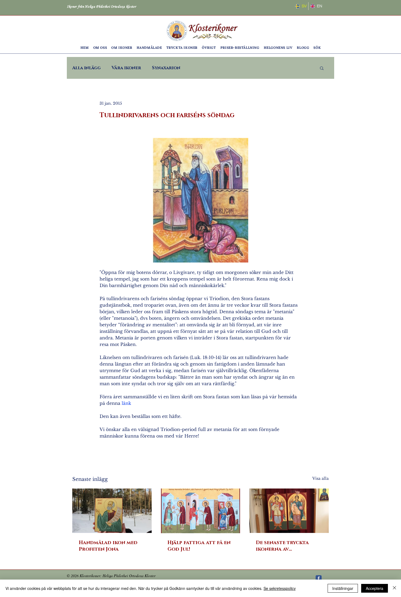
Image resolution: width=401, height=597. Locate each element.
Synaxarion (166, 68)
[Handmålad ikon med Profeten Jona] (112, 511)
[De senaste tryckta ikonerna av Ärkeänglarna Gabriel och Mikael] (289, 511)
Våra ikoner (126, 68)
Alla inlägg (86, 68)
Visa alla (320, 478)
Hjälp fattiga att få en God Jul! (199, 546)
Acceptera (374, 588)
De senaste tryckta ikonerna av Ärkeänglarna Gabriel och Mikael (287, 546)
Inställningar (342, 588)
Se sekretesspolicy (280, 588)
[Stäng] (394, 588)
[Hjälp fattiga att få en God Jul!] (200, 511)
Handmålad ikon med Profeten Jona (108, 546)
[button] (100, 47)
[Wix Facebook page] (319, 578)
